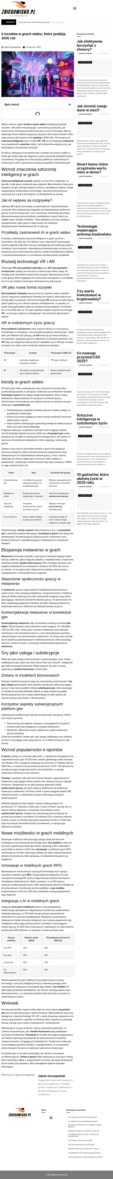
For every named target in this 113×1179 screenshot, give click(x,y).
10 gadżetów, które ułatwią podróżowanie (84, 1153)
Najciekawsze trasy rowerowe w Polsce (83, 1149)
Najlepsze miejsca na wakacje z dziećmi (83, 1131)
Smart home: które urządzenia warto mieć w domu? (92, 168)
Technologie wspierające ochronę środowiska (94, 230)
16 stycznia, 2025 (104, 53)
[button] (74, 8)
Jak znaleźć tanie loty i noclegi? (80, 1140)
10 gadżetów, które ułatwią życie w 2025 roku (93, 478)
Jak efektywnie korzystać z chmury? (90, 45)
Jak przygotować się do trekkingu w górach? (85, 1157)
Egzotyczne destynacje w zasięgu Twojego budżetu (85, 1126)
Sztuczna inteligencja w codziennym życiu (92, 419)
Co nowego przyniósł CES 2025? (88, 357)
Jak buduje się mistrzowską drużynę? (34, 22)
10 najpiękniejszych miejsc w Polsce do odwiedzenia (83, 1135)
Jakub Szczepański (85, 53)
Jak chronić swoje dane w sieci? (92, 108)
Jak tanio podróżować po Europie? (81, 1144)
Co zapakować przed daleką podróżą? (83, 1121)
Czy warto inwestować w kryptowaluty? (89, 295)
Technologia (85, 62)
